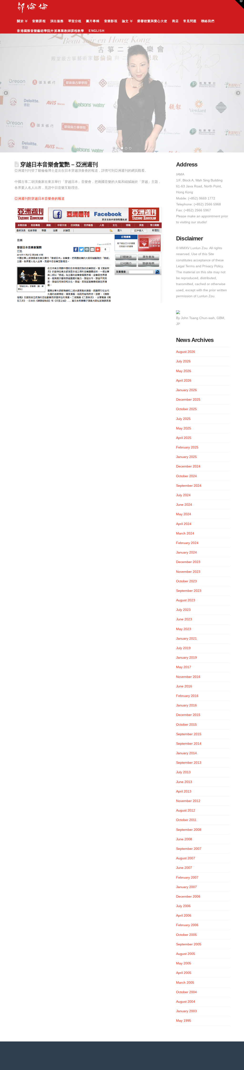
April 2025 (183, 438)
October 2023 (186, 581)
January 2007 (186, 887)
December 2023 (188, 562)
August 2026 (185, 352)
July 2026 (183, 361)
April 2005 (183, 973)
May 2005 (183, 963)
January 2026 (186, 390)
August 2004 (185, 1001)
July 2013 (183, 772)
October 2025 (186, 409)
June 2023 (184, 619)
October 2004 (186, 992)
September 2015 (188, 734)
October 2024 (186, 476)
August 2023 (185, 600)
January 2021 (186, 638)
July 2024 (183, 495)
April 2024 (183, 524)
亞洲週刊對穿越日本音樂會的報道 (40, 198)
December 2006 (188, 896)
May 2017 (183, 667)
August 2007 (185, 858)
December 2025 (188, 399)
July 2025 (183, 419)
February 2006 (187, 925)
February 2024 (187, 543)
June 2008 (184, 839)
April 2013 (183, 791)
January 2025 (186, 457)
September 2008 (188, 830)
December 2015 (188, 715)
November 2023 (188, 572)
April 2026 (183, 380)
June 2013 (184, 782)
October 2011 (186, 820)
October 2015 (186, 724)
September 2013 (188, 762)
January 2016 (186, 705)
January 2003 (186, 1011)
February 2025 (187, 447)
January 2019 (186, 657)
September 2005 (188, 944)
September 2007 (188, 849)
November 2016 (188, 677)
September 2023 (188, 591)
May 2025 (183, 428)
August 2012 (185, 810)
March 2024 (185, 533)
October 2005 (186, 935)
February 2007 (187, 877)
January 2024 (186, 552)
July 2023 (183, 610)
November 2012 (188, 801)
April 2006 (183, 915)
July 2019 (183, 648)
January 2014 (186, 753)
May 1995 (183, 1020)
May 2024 (183, 514)
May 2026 (183, 371)
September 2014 (188, 743)
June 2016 (184, 686)
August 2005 (185, 954)
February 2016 (187, 696)
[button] (239, 4)
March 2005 (185, 982)
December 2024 (188, 466)
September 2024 (188, 485)
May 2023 (183, 629)
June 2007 (184, 868)
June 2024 (184, 504)
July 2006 (183, 906)
